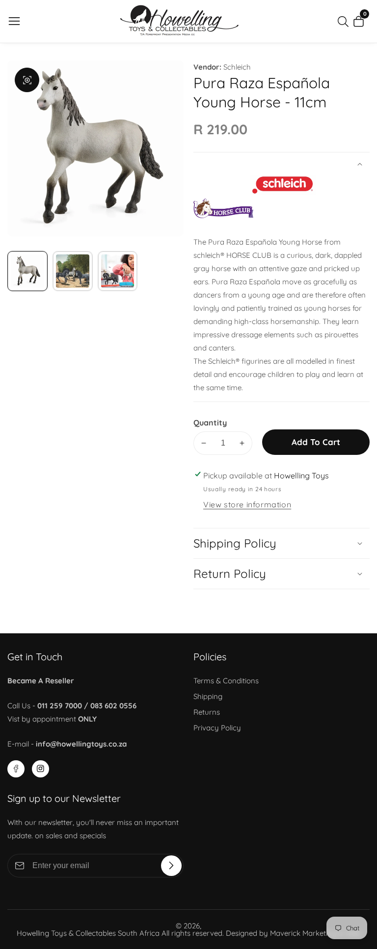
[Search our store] (345, 21)
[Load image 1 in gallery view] (27, 271)
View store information (247, 504)
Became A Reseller (40, 680)
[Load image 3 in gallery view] (118, 271)
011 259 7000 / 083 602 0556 (86, 705)
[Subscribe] (171, 865)
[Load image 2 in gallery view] (73, 271)
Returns (206, 712)
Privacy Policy (217, 727)
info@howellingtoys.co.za (81, 744)
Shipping (207, 696)
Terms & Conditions (226, 680)
